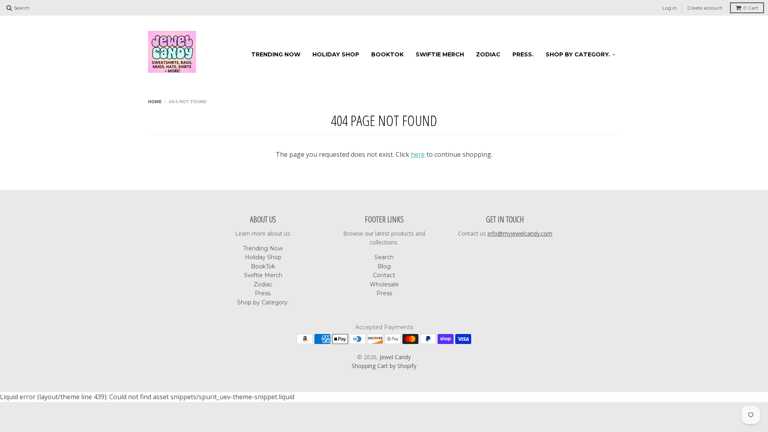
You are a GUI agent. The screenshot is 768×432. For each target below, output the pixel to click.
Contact (384, 275)
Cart (750, 8)
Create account (704, 8)
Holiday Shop (335, 54)
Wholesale (384, 284)
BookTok (387, 54)
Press (384, 293)
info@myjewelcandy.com (520, 233)
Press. (523, 54)
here (418, 154)
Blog (384, 266)
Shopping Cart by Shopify (384, 366)
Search (384, 257)
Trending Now (275, 54)
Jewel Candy (395, 357)
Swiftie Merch (440, 54)
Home (155, 101)
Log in (669, 8)
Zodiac (488, 54)
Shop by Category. (578, 54)
